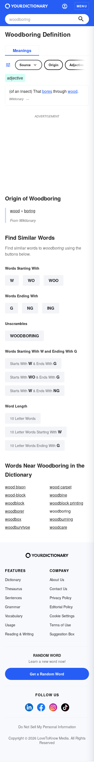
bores (47, 91)
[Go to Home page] (26, 6)
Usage (10, 624)
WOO (53, 280)
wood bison (15, 487)
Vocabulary (14, 615)
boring (29, 211)
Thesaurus (13, 588)
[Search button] (80, 19)
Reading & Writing (19, 633)
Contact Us (58, 588)
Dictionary (13, 579)
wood (72, 91)
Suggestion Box (62, 633)
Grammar (12, 606)
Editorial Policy (61, 606)
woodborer (14, 511)
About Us (57, 579)
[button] (65, 6)
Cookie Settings (62, 615)
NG (30, 308)
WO (31, 280)
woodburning (61, 519)
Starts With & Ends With (33, 363)
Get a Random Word (47, 673)
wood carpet (60, 487)
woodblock (14, 503)
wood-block (15, 495)
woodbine (58, 495)
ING (50, 308)
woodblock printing (66, 503)
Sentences (13, 597)
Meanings (22, 50)
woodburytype (17, 527)
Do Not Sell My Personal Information (47, 726)
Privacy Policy (60, 597)
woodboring (24, 336)
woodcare (58, 527)
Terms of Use (60, 624)
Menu (82, 6)
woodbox (13, 519)
